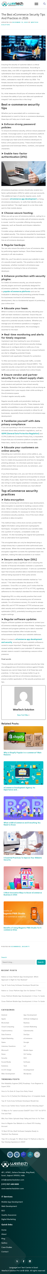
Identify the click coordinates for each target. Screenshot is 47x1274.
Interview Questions (8, 1046)
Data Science (6, 1034)
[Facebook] (23, 1261)
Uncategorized (29, 1070)
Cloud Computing (7, 1027)
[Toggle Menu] (36, 4)
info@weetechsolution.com (12, 1180)
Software (27, 1062)
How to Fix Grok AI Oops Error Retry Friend (17, 1091)
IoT (25, 1046)
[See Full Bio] (29, 715)
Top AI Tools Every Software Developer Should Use (20, 985)
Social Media (6, 1062)
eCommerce (16, 946)
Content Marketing (30, 1027)
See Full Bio (22, 715)
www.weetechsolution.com (12, 1188)
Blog (3, 1238)
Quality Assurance (8, 1215)
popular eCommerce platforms (16, 291)
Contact (4, 1251)
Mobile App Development (12, 1202)
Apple (3, 1019)
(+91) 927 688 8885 (10, 1184)
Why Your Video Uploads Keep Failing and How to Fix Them (22, 1118)
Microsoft (4, 1050)
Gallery (4, 1243)
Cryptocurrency (6, 1031)
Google (26, 1042)
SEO (25, 1058)
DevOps (26, 1034)
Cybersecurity (28, 1031)
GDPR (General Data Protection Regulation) (20, 433)
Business (26, 1023)
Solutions (4, 1066)
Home (3, 1230)
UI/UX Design (6, 1070)
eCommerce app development (23, 199)
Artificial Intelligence (31, 1019)
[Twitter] (17, 1261)
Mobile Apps (28, 1050)
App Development (30, 1015)
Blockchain (5, 1023)
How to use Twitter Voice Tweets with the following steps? (22, 1106)
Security (26, 946)
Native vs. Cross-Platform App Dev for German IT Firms (21, 991)
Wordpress (27, 1074)
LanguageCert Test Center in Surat (23, 1267)
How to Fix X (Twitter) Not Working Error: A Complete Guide (23, 1096)
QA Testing (27, 1054)
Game (3, 1042)
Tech (25, 1066)
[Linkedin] (30, 1261)
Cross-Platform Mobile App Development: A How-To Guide (23, 996)
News (3, 1054)
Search (4, 957)
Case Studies (6, 1247)
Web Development (8, 1074)
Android (4, 1015)
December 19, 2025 (20, 22)
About (4, 1234)
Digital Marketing (7, 1038)
